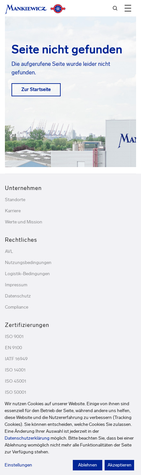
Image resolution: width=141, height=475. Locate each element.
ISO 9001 (14, 336)
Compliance (16, 307)
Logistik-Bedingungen (27, 273)
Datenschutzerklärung (27, 438)
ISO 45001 (15, 381)
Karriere (13, 211)
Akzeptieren (119, 465)
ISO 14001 (15, 370)
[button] (128, 8)
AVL (9, 251)
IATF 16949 (16, 359)
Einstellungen (18, 465)
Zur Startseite (36, 89)
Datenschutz (18, 296)
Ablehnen (87, 465)
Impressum (16, 285)
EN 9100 (13, 348)
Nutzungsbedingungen (28, 262)
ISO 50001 (15, 392)
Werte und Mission (23, 222)
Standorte (15, 199)
